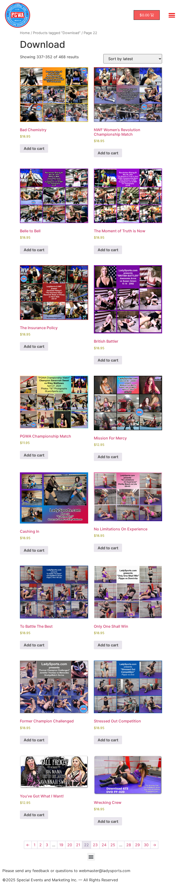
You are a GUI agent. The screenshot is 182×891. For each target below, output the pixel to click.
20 (69, 844)
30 (146, 844)
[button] (171, 15)
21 (78, 844)
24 (104, 844)
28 (128, 844)
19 (61, 844)
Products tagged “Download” (57, 33)
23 (95, 844)
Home (25, 33)
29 (137, 844)
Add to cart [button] (34, 148)
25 (112, 844)
